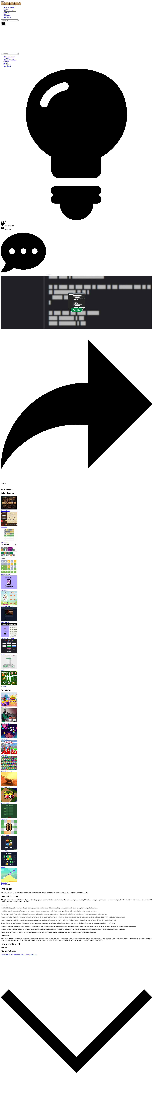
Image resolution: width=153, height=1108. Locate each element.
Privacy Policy (26, 954)
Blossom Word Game (10, 11)
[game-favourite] (3, 23)
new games (7, 15)
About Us (7, 954)
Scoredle (6, 9)
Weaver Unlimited (9, 7)
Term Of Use (33, 954)
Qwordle (6, 12)
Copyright (12, 954)
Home (2, 884)
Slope (2, 954)
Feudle (6, 14)
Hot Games (7, 17)
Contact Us (18, 954)
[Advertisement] (76, 39)
